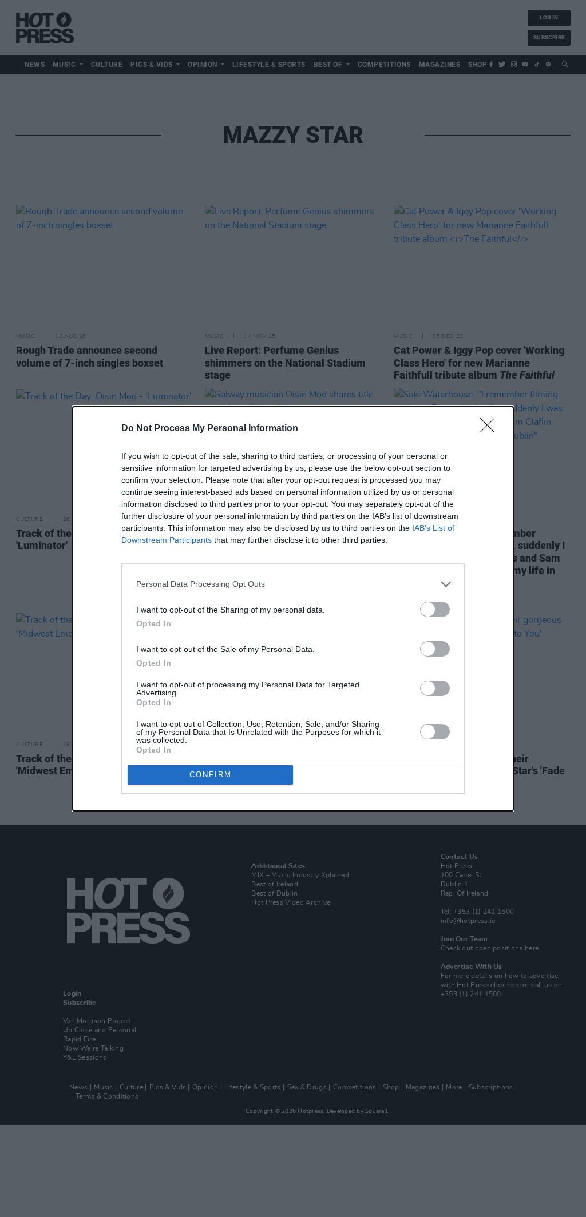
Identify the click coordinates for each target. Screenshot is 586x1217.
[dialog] (293, 609)
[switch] (435, 609)
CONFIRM (210, 774)
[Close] (491, 429)
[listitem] (293, 584)
